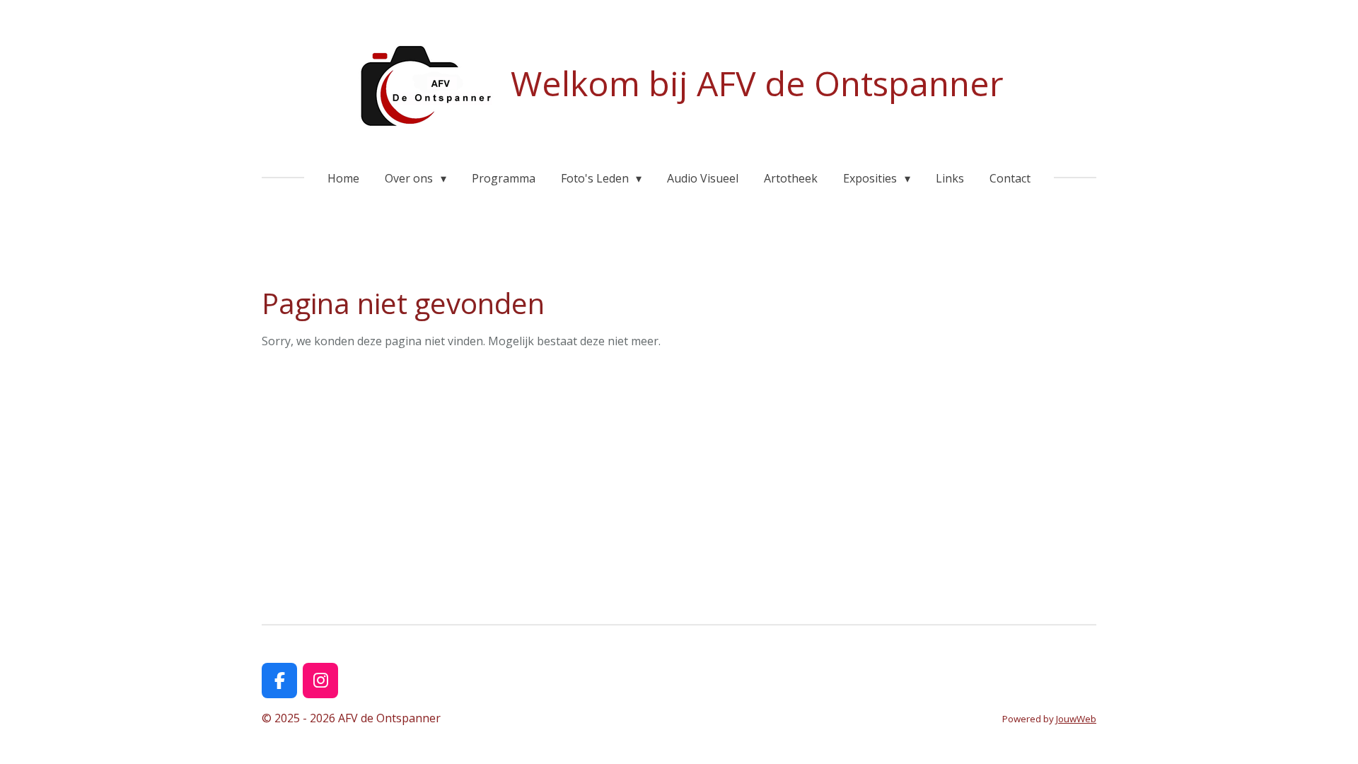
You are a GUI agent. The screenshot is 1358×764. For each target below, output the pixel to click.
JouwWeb (1076, 718)
